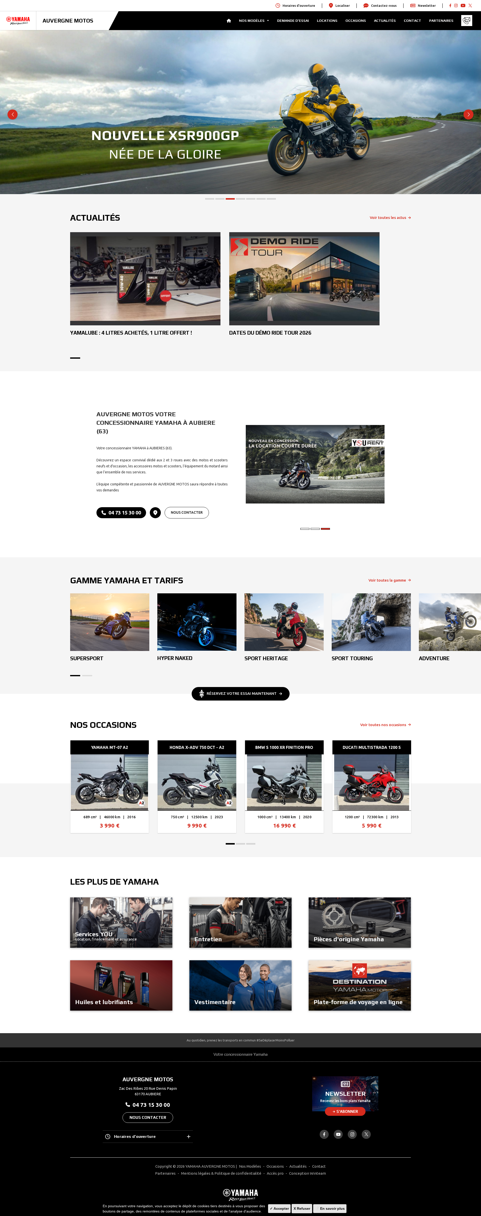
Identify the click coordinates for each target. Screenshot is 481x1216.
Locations (327, 21)
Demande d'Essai (293, 21)
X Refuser (302, 1208)
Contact (412, 21)
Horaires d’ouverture (135, 1136)
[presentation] (13, 114)
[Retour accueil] (240, 1195)
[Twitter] (470, 5)
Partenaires (441, 21)
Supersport (86, 658)
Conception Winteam (307, 1173)
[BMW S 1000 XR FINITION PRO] (284, 782)
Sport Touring (352, 658)
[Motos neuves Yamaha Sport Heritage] (284, 622)
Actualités (385, 21)
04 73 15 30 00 (124, 512)
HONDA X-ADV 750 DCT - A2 (197, 747)
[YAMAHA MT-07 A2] (109, 782)
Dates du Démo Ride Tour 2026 (270, 333)
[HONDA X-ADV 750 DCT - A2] (197, 782)
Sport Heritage (266, 658)
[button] (209, 199)
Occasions (355, 21)
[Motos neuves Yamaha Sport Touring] (371, 622)
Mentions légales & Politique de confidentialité (221, 1173)
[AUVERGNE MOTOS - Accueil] (229, 20)
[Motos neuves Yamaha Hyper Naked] (196, 622)
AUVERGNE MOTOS (68, 20)
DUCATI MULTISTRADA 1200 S (372, 747)
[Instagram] (352, 1134)
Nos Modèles (250, 1166)
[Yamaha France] (18, 21)
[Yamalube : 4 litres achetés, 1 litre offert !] (145, 278)
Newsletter (427, 5)
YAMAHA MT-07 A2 (109, 747)
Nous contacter (187, 512)
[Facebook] (450, 5)
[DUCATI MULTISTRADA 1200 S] (371, 782)
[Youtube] (456, 5)
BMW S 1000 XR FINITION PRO (284, 747)
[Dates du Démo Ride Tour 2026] (304, 278)
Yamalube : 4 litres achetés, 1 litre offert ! (131, 333)
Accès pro (275, 1173)
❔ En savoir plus (330, 1208)
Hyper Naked (174, 658)
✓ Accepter (279, 1208)
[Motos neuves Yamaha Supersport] (109, 622)
